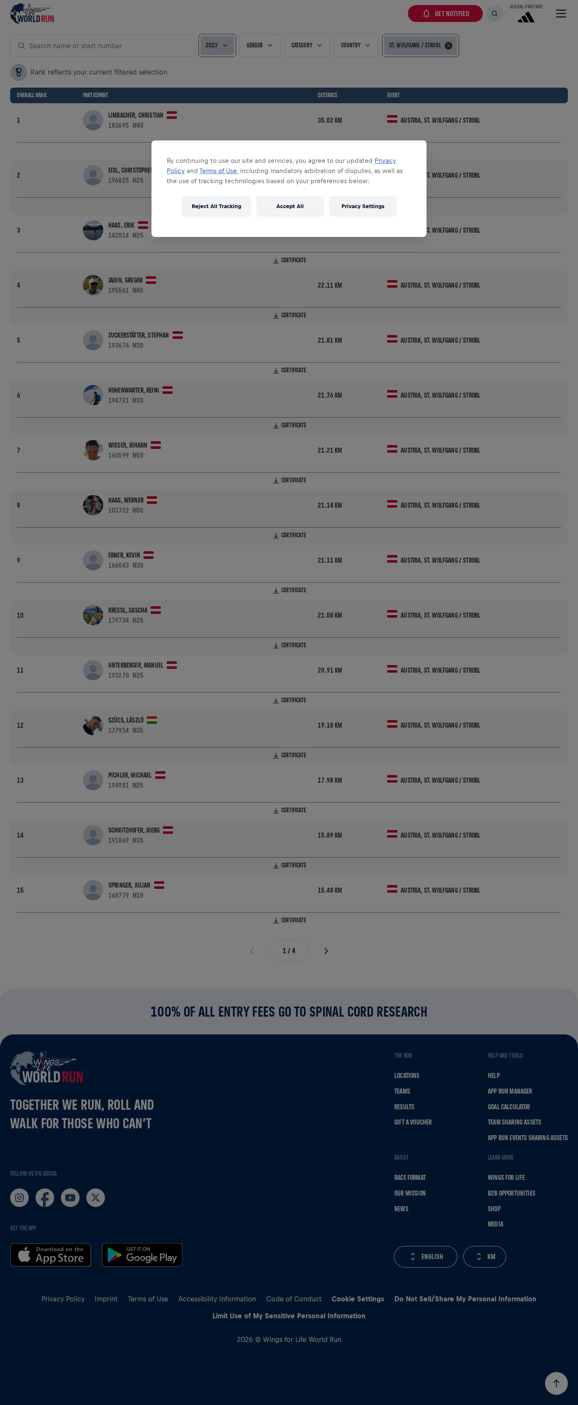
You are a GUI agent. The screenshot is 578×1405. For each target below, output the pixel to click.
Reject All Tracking (216, 206)
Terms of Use (218, 170)
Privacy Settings (362, 206)
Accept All (290, 206)
